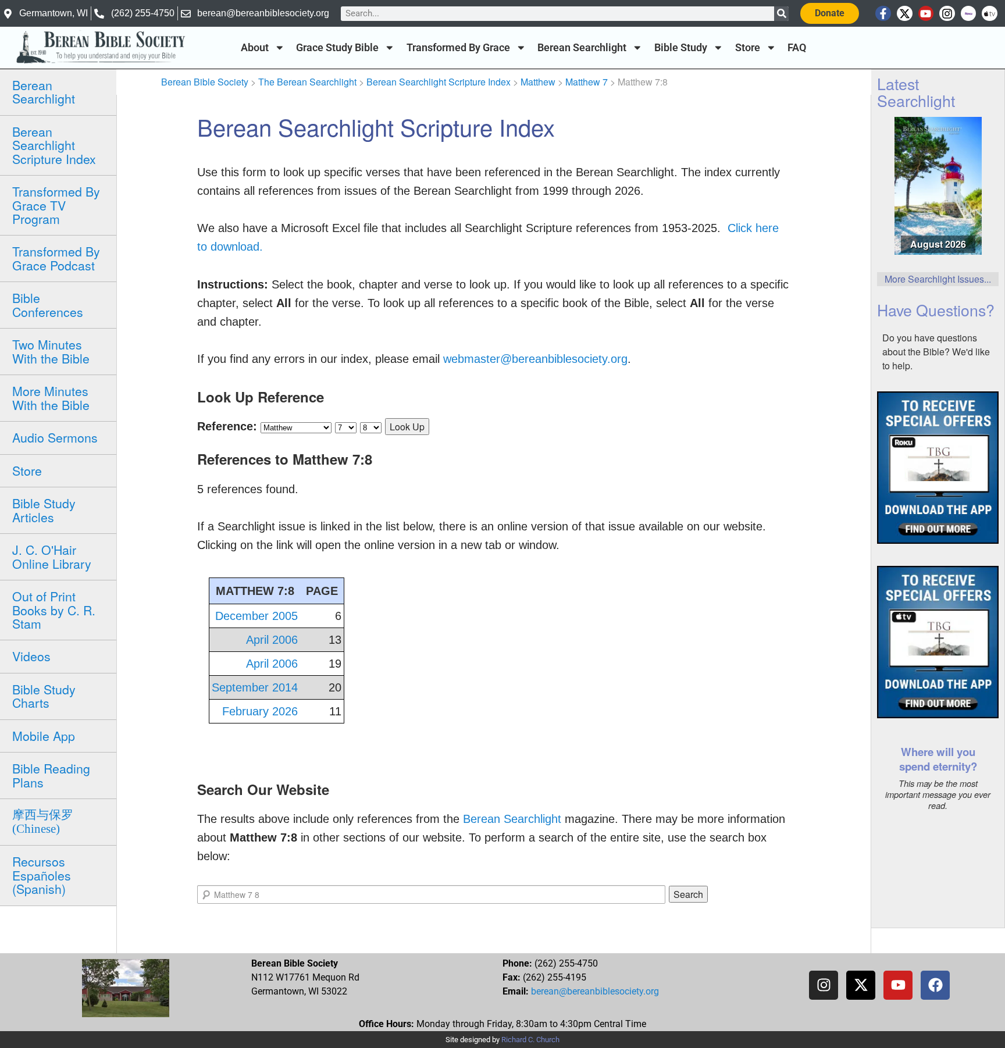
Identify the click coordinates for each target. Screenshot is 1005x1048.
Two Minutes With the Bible (51, 351)
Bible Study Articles (44, 509)
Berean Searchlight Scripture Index (54, 145)
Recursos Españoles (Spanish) (41, 875)
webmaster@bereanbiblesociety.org (535, 358)
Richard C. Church (530, 1039)
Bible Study (680, 48)
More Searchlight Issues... (938, 279)
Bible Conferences (47, 304)
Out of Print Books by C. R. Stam (53, 609)
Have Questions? (936, 309)
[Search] (781, 13)
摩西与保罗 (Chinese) (42, 821)
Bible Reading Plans (51, 775)
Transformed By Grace (458, 48)
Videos (31, 656)
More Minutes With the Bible (51, 397)
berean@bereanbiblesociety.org (595, 991)
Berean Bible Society (204, 81)
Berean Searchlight (581, 48)
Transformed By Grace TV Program (56, 205)
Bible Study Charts (44, 695)
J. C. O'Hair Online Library (51, 556)
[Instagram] (947, 14)
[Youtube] (926, 14)
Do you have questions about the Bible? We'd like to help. (936, 351)
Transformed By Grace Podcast (56, 258)
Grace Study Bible (337, 48)
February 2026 (260, 711)
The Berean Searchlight (307, 81)
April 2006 (272, 639)
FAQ (796, 48)
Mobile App (43, 735)
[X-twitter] (905, 14)
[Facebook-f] (883, 14)
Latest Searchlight (916, 92)
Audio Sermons (55, 437)
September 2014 (255, 687)
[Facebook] (935, 985)
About (255, 48)
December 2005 (256, 615)
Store (747, 48)
